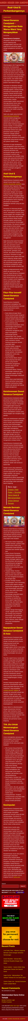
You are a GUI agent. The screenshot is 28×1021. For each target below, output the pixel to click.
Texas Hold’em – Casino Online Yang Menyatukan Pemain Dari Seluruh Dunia (14, 969)
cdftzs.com (17, 877)
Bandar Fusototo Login (8, 1000)
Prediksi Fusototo (7, 1002)
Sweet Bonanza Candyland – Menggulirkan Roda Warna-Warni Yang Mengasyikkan (12, 26)
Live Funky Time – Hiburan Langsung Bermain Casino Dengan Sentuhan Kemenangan (14, 953)
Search (4, 883)
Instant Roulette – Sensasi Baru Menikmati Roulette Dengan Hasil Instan (13, 961)
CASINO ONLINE (7, 17)
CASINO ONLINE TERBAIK (10, 690)
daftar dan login (14, 1005)
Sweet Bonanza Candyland (11, 116)
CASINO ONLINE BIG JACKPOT (12, 184)
